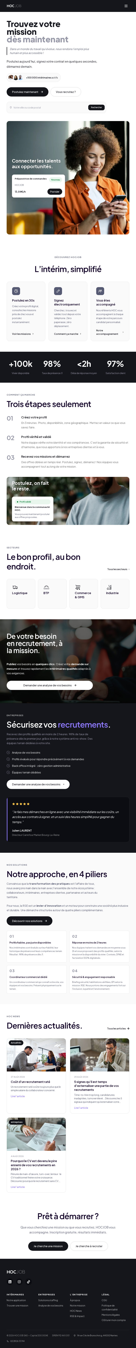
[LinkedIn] (10, 1281)
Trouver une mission (17, 1305)
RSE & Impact (77, 1316)
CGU (104, 1300)
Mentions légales (111, 1314)
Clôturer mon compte (114, 1320)
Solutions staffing (48, 1300)
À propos (75, 1300)
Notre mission (77, 1305)
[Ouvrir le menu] (126, 6)
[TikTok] (28, 1281)
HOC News (76, 1310)
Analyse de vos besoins (50, 1305)
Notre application (16, 1300)
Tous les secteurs (117, 569)
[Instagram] (19, 1281)
